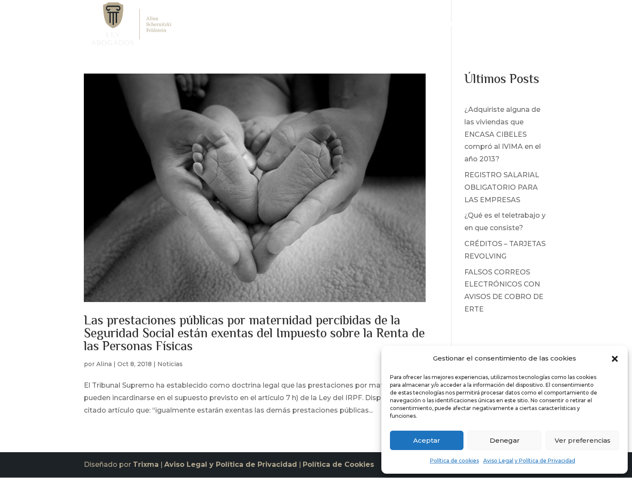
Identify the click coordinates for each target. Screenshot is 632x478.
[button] (615, 359)
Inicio (348, 26)
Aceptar (426, 440)
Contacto (532, 26)
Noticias (492, 26)
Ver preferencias (583, 440)
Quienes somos (393, 26)
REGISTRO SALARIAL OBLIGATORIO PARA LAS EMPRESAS (501, 187)
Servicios (444, 26)
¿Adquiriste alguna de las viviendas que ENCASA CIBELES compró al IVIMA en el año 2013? (502, 134)
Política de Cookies (338, 464)
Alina (104, 364)
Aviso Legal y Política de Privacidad (529, 460)
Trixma (146, 464)
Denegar (505, 440)
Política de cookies (454, 460)
